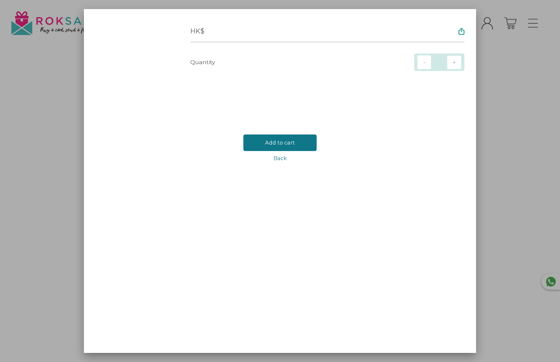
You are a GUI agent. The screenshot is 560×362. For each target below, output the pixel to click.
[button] (461, 31)
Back (280, 158)
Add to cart (280, 142)
